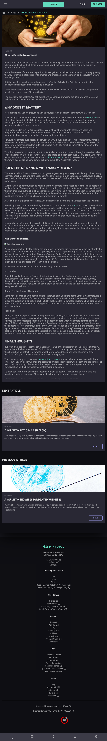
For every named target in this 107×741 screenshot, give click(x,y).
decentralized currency (49, 359)
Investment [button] (53, 636)
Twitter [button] (52, 693)
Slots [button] (53, 579)
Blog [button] (53, 684)
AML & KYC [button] (53, 657)
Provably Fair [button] (53, 630)
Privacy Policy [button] (53, 660)
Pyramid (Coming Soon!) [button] (52, 606)
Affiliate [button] (53, 633)
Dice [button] (53, 576)
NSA (76, 205)
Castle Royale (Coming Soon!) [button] (52, 609)
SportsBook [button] (52, 604)
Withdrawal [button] (54, 625)
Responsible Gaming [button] (53, 671)
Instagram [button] (52, 690)
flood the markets (56, 157)
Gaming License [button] (52, 666)
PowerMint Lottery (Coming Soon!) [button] (52, 588)
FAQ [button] (53, 628)
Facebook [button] (52, 696)
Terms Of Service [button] (53, 655)
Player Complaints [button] (53, 663)
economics (91, 117)
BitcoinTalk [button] (52, 687)
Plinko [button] (53, 582)
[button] (53, 4)
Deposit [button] (53, 622)
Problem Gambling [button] (54, 639)
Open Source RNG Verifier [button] (52, 668)
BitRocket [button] (53, 601)
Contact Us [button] (53, 642)
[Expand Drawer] (5, 4)
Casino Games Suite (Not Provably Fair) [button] (54, 585)
